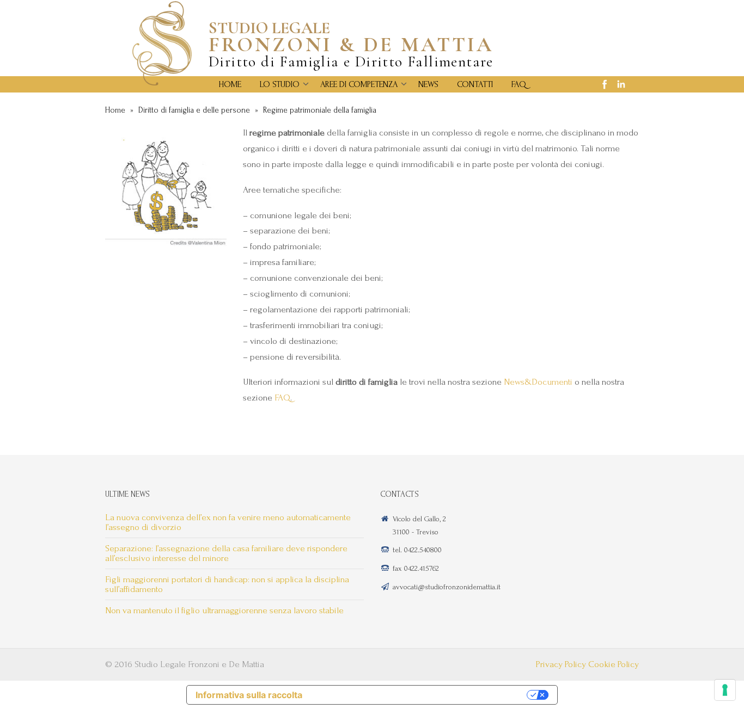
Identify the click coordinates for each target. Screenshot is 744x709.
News (428, 84)
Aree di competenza (359, 84)
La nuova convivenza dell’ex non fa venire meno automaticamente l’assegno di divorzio (228, 522)
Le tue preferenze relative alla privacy (420, 694)
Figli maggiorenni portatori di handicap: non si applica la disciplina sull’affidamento (227, 584)
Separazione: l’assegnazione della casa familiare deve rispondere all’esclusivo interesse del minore (226, 553)
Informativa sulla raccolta (249, 694)
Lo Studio (280, 84)
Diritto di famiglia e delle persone (194, 110)
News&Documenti (538, 382)
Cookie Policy (613, 664)
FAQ (518, 84)
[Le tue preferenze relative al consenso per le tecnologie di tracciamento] (725, 690)
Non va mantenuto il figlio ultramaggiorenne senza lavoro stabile (224, 610)
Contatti (475, 84)
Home (229, 84)
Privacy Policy (561, 664)
